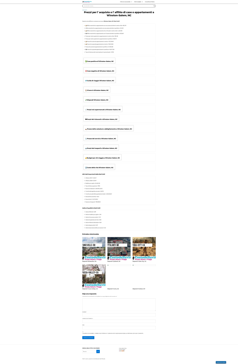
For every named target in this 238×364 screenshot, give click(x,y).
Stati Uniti (84, 10)
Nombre (84, 311)
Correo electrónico (87, 318)
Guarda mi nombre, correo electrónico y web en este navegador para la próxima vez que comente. (113, 333)
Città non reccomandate (125, 1)
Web (83, 324)
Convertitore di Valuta (149, 1)
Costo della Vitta (122, 348)
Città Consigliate (137, 1)
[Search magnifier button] (154, 6)
